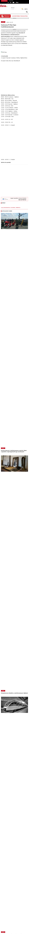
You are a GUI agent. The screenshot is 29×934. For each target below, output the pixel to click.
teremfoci (18, 207)
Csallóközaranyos (5, 207)
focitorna (13, 207)
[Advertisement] (14, 78)
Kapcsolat (11, 0)
